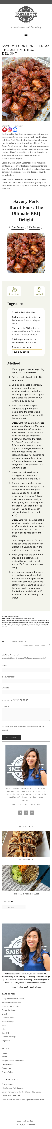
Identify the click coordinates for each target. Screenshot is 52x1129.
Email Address (8, 677)
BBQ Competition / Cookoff (13, 999)
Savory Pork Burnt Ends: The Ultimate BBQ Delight (21, 1092)
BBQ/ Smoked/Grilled (17, 618)
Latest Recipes (7, 1064)
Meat (26, 618)
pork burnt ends (33, 625)
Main (4, 1025)
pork (20, 625)
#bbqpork (27, 620)
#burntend (34, 620)
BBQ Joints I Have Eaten (11, 1002)
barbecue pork (41, 622)
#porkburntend (13, 622)
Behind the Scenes (9, 1010)
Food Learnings (8, 1021)
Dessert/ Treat (7, 1018)
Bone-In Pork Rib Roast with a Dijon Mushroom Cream (23, 1100)
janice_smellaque (13, 616)
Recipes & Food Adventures (13, 1060)
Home (4, 1053)
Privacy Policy (7, 1072)
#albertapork (10, 620)
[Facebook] (15, 129)
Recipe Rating (7, 700)
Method (39, 294)
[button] (40, 312)
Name (4, 666)
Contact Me (6, 1068)
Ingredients (14, 294)
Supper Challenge (9, 1037)
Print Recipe (18, 227)
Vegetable (6, 1041)
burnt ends (15, 625)
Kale (17, 1125)
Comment (6, 706)
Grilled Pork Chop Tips (16, 641)
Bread (4, 1014)
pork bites (25, 625)
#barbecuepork (19, 620)
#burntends (41, 620)
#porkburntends (23, 622)
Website (5, 688)
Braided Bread (7, 1084)
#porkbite (5, 622)
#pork (47, 620)
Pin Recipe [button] (34, 227)
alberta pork (32, 622)
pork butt (42, 625)
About (4, 1057)
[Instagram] (9, 129)
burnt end (8, 625)
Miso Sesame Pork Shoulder (33, 645)
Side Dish (31, 618)
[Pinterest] (4, 129)
